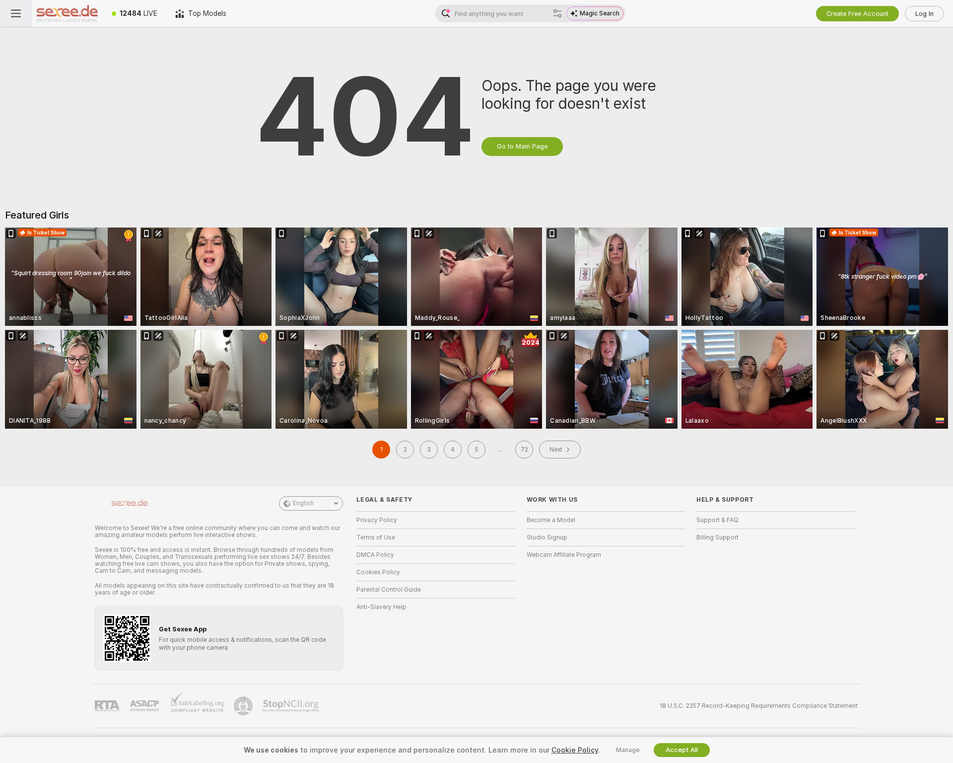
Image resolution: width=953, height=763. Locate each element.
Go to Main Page (522, 146)
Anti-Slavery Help (381, 607)
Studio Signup (547, 537)
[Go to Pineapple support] (244, 705)
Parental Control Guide (388, 589)
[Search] (557, 13)
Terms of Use (375, 537)
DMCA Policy (375, 554)
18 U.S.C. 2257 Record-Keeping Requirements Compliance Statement (759, 705)
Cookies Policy (378, 572)
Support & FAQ (717, 520)
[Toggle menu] (16, 13)
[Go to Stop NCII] (292, 706)
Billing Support (717, 537)
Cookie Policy (574, 750)
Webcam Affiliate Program (564, 554)
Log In (924, 13)
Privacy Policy (376, 520)
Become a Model (551, 520)
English (303, 503)
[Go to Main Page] (67, 13)
